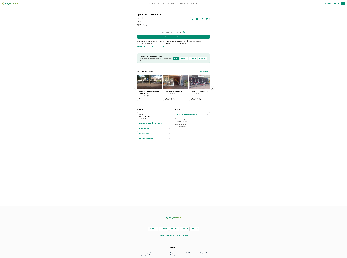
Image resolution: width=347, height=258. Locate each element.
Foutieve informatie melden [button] (187, 114)
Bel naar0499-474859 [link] (146, 138)
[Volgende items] (212, 88)
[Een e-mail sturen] (197, 19)
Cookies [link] (161, 235)
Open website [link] (144, 128)
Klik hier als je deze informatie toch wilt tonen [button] (153, 47)
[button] (331, 3)
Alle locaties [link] (203, 72)
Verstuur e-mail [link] (144, 133)
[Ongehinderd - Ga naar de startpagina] (10, 3)
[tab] (152, 3)
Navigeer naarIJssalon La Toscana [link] (150, 123)
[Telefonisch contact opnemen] (192, 19)
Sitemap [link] (185, 235)
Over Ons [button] (152, 229)
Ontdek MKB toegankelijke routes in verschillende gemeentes (173, 254)
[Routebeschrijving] (202, 19)
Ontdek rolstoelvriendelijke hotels (197, 253)
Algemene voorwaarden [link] (173, 235)
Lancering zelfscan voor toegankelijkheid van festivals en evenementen (149, 255)
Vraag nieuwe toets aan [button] (173, 37)
